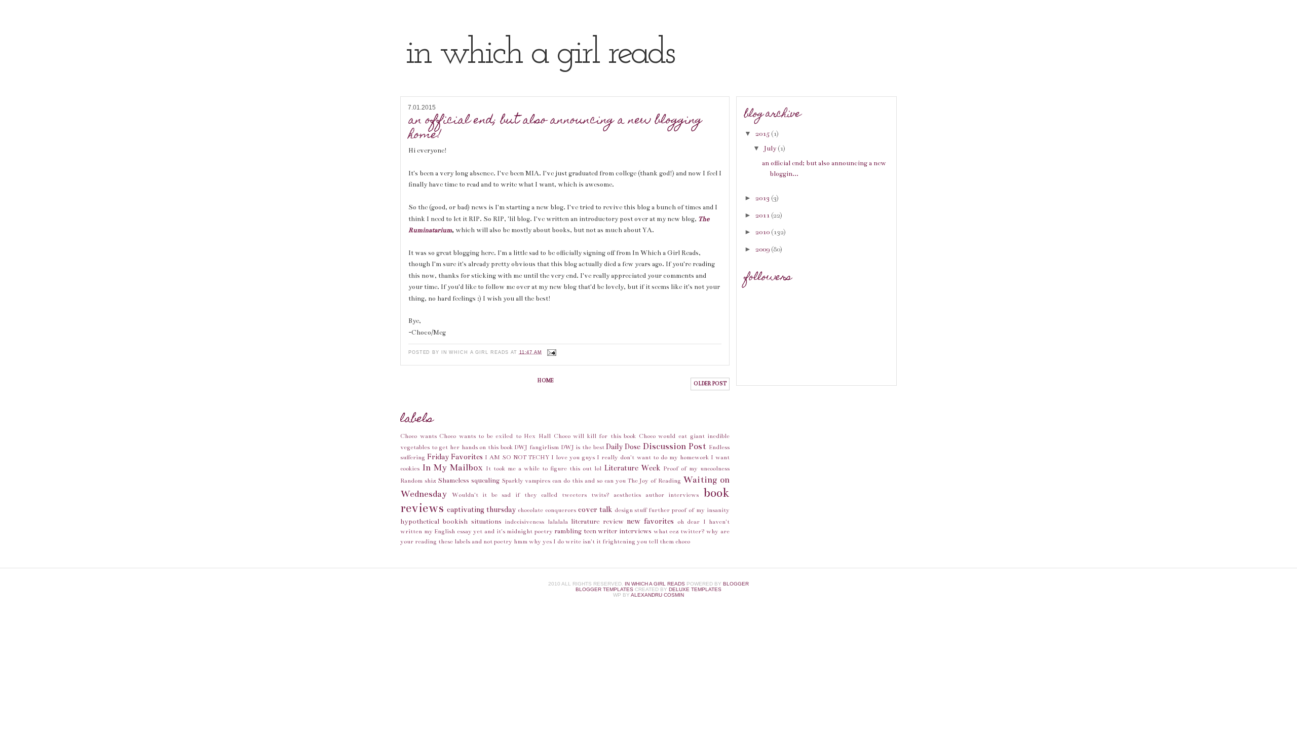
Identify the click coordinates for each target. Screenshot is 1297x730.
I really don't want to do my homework (653, 457)
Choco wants (418, 436)
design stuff (631, 510)
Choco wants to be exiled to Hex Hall (495, 436)
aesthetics (627, 494)
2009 (763, 249)
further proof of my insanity (689, 510)
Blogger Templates (604, 589)
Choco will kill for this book (595, 436)
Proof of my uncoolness (696, 468)
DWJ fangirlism (536, 447)
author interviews (672, 494)
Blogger (736, 584)
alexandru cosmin (657, 595)
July (771, 148)
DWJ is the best (582, 447)
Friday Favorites (455, 456)
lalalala (558, 521)
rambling (568, 531)
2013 (763, 198)
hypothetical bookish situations (451, 522)
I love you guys (573, 457)
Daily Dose (623, 446)
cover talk (595, 509)
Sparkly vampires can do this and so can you (564, 480)
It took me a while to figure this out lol (543, 468)
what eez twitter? (679, 531)
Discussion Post (674, 446)
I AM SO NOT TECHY (517, 457)
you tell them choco (663, 541)
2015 (763, 134)
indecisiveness (524, 521)
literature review (597, 522)
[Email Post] (550, 351)
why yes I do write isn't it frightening (582, 541)
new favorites (650, 521)
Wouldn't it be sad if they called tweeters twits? (530, 494)
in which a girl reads (539, 53)
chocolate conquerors (547, 510)
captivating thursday (481, 509)
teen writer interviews (618, 531)
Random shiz (418, 480)
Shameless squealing (469, 481)
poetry (544, 531)
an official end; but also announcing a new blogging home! (555, 128)
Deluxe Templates (695, 589)
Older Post (710, 384)
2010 (763, 232)
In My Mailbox (452, 467)
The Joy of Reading (654, 480)
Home (546, 381)
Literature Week (632, 467)
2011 (763, 215)
